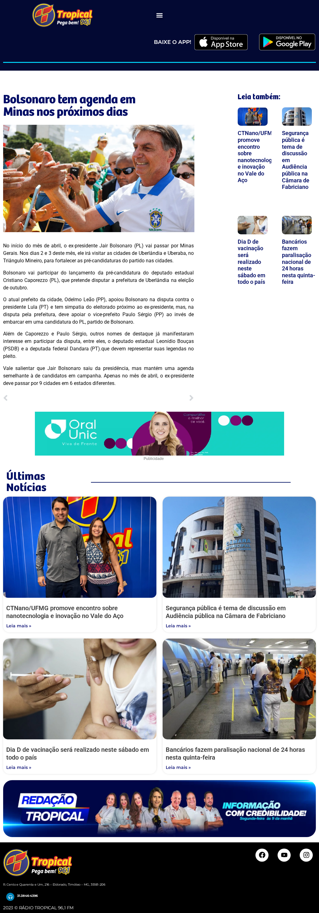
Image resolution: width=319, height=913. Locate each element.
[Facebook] (262, 855)
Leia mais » (18, 626)
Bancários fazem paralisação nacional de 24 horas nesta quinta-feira (298, 261)
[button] (159, 15)
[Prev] (50, 398)
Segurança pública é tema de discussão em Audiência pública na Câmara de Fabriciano (226, 612)
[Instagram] (306, 855)
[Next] (146, 398)
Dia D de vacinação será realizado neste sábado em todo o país (251, 261)
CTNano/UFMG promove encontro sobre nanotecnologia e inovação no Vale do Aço (257, 156)
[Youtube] (284, 855)
